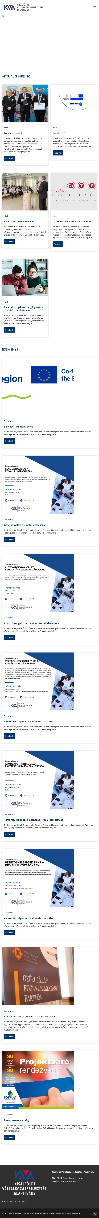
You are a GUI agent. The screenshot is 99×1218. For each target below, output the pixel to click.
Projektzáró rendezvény (17, 1120)
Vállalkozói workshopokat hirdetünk (72, 221)
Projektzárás (59, 133)
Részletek (9, 158)
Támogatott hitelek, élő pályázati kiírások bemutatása (33, 819)
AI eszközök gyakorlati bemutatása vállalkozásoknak (32, 623)
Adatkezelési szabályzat (14, 1201)
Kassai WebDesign (63, 1213)
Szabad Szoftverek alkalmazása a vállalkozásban (30, 1016)
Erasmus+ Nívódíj (13, 133)
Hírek (6, 127)
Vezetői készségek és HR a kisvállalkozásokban (29, 721)
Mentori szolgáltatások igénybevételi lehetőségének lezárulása (24, 309)
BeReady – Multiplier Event (18, 426)
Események (9, 421)
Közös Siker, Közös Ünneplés (19, 221)
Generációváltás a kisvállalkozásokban (24, 524)
